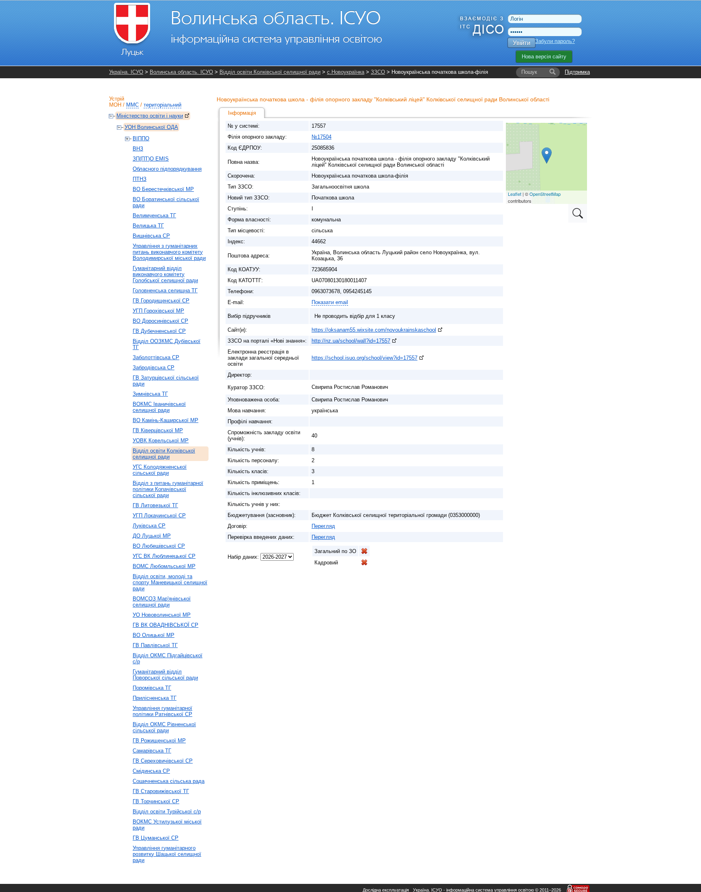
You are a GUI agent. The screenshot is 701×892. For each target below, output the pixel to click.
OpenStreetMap (545, 194)
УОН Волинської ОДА (151, 127)
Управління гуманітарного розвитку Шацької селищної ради (167, 854)
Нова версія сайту (544, 57)
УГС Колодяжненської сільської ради (160, 470)
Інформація (242, 113)
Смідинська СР (151, 771)
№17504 (321, 137)
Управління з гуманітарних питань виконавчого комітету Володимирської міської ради (169, 252)
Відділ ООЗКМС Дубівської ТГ (166, 344)
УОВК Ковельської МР (161, 440)
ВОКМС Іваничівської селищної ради (159, 407)
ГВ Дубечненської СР (159, 331)
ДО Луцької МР (152, 536)
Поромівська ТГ (152, 688)
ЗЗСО (378, 72)
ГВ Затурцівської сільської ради (166, 381)
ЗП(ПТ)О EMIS (151, 159)
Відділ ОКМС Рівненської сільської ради (164, 727)
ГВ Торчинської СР (156, 801)
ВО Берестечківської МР (163, 189)
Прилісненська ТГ (154, 698)
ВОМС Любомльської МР (164, 566)
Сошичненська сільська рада (168, 781)
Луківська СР (149, 526)
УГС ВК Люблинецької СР (164, 556)
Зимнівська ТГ (150, 394)
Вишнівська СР (151, 236)
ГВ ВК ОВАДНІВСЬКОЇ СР (165, 625)
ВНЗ (138, 149)
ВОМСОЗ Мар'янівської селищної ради (162, 602)
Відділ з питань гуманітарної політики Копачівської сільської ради (168, 489)
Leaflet (514, 194)
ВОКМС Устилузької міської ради (167, 825)
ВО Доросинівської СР (160, 321)
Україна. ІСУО (126, 72)
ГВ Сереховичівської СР (163, 761)
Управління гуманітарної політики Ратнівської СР (162, 711)
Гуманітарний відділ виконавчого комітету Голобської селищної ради (165, 274)
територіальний (162, 105)
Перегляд (323, 526)
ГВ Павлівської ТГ (155, 645)
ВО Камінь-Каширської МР (165, 420)
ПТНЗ (139, 179)
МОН (115, 105)
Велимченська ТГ (154, 215)
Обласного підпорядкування (167, 169)
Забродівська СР (153, 368)
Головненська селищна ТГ (165, 290)
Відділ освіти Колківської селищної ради (269, 72)
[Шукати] (552, 72)
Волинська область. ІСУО (181, 72)
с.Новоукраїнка (345, 72)
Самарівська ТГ (152, 751)
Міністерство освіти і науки (149, 116)
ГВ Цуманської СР (155, 838)
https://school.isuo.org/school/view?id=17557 (364, 358)
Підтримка (577, 72)
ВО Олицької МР (153, 635)
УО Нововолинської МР (162, 615)
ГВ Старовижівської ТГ (161, 791)
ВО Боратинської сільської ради (166, 202)
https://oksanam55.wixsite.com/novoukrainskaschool (374, 330)
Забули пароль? (555, 41)
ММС (132, 105)
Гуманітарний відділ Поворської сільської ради (165, 675)
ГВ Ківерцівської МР (158, 430)
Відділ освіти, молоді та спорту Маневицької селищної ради (170, 582)
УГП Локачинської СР (159, 515)
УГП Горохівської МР (158, 311)
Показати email (330, 302)
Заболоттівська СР (156, 357)
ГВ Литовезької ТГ (155, 505)
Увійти (521, 42)
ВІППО (141, 138)
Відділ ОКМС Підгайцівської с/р (167, 658)
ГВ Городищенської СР (161, 301)
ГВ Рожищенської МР (159, 741)
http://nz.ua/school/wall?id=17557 (351, 341)
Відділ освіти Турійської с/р (167, 811)
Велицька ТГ (148, 226)
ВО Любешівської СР (159, 546)
